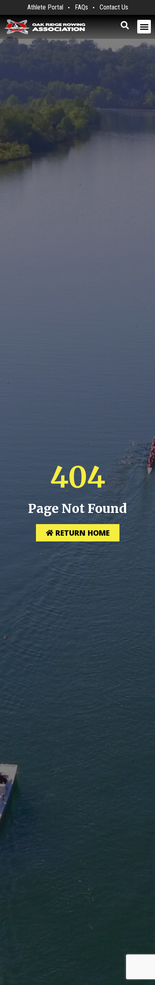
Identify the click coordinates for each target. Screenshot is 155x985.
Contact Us (114, 7)
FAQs (81, 7)
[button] (144, 26)
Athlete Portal (45, 7)
